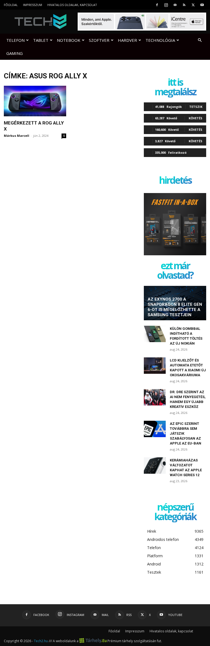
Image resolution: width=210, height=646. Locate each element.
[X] (193, 5)
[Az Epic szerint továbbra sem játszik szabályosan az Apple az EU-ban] (155, 429)
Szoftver (99, 40)
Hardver (127, 40)
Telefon (15, 40)
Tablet (40, 40)
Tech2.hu (41, 641)
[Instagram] (166, 5)
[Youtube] (202, 5)
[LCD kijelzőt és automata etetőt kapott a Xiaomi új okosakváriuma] (155, 365)
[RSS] (184, 5)
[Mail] (175, 5)
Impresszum (32, 5)
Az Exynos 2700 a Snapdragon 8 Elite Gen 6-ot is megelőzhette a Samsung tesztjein (175, 307)
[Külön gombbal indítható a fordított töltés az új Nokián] (155, 334)
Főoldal (11, 5)
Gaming (14, 53)
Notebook (68, 40)
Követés (195, 118)
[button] (199, 40)
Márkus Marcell (16, 136)
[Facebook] (157, 5)
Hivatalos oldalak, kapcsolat (72, 5)
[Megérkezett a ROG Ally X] (35, 101)
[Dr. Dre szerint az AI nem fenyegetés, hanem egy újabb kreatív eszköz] (155, 397)
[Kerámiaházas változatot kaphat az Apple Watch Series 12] (155, 465)
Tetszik (195, 107)
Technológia (160, 40)
